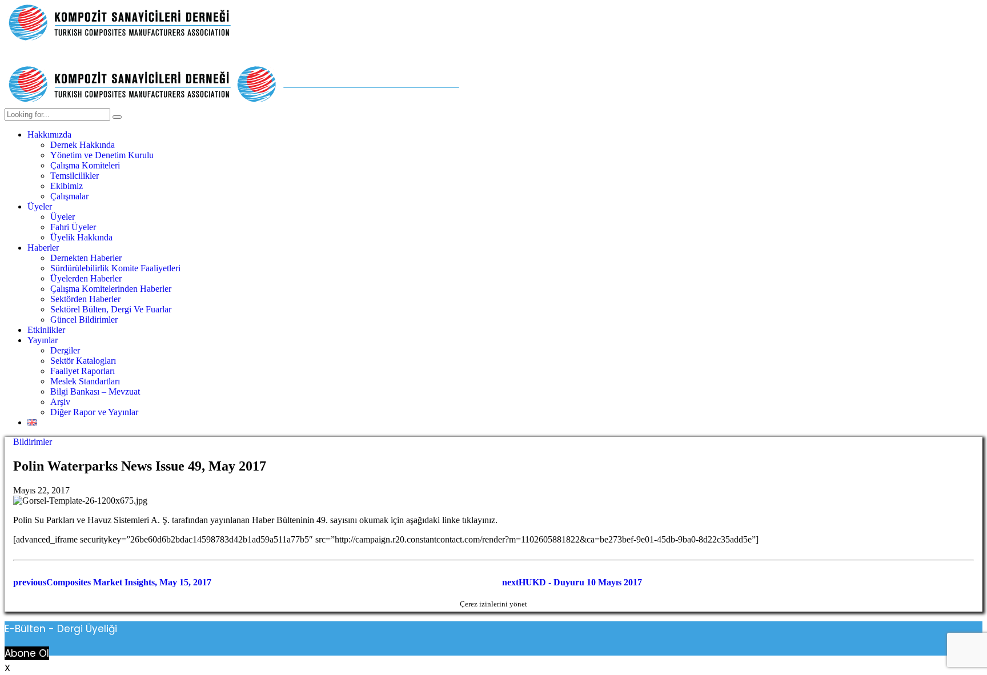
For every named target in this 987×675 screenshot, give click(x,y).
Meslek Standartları (85, 381)
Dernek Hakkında (82, 145)
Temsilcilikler (74, 175)
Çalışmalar (69, 196)
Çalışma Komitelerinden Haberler (110, 289)
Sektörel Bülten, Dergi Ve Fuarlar (110, 309)
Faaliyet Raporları (82, 371)
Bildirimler (32, 442)
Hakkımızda (49, 134)
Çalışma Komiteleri (85, 165)
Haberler (43, 247)
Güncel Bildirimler (84, 319)
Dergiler (65, 350)
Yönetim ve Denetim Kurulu (102, 155)
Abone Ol (27, 653)
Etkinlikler (46, 330)
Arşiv (60, 402)
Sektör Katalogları (83, 360)
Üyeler (39, 206)
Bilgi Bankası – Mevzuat (95, 391)
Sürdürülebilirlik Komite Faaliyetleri (115, 268)
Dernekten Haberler (86, 258)
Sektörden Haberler (85, 299)
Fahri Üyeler (73, 227)
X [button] (7, 667)
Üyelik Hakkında (81, 237)
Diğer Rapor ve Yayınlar (94, 412)
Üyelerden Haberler (86, 278)
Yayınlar (42, 340)
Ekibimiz (66, 186)
